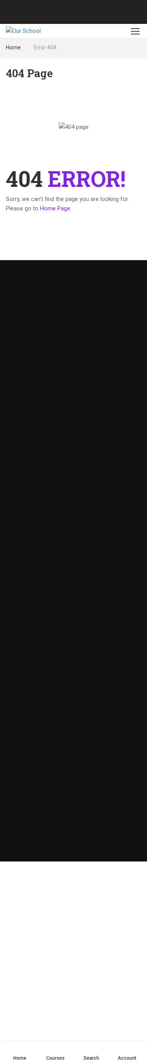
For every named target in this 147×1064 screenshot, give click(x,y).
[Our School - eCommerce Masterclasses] (32, 31)
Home (13, 47)
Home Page (55, 208)
